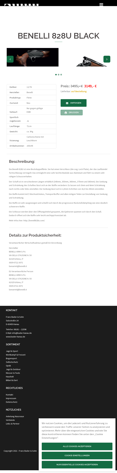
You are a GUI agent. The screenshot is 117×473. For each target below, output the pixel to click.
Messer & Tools (13, 373)
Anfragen (75, 103)
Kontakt (9, 394)
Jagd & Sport (12, 351)
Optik (8, 365)
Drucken (73, 112)
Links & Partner (13, 423)
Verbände (10, 420)
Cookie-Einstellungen (77, 455)
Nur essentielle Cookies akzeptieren (77, 464)
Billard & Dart (12, 380)
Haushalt (10, 376)
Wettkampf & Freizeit (15, 354)
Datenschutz (11, 402)
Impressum (11, 398)
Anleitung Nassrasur (15, 416)
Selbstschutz (12, 362)
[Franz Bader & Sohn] (21, 11)
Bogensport (11, 358)
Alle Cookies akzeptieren (77, 446)
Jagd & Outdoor (13, 369)
